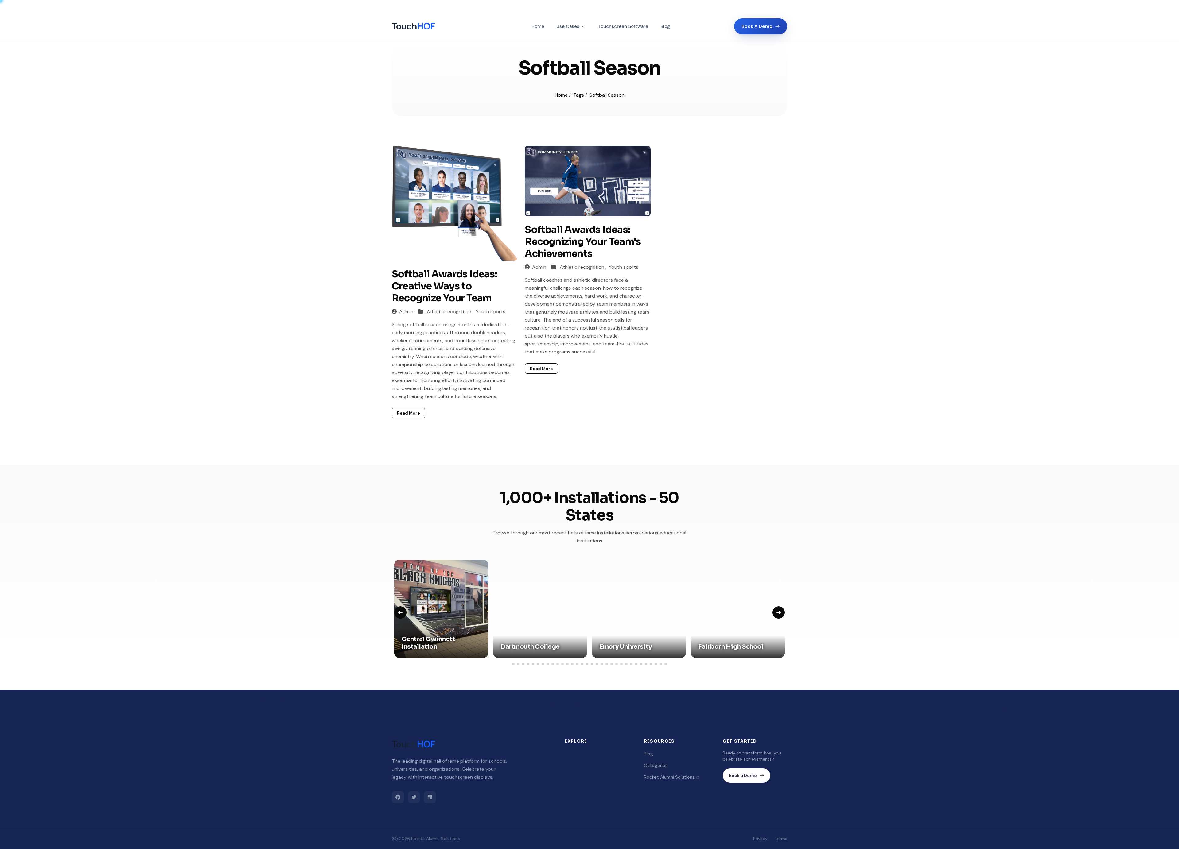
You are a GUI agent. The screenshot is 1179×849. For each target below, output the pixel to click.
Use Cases (567, 26)
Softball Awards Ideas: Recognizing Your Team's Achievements (583, 242)
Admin (406, 311)
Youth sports (490, 311)
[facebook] (398, 797)
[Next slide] (778, 612)
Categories (656, 765)
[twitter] (414, 797)
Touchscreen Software (623, 26)
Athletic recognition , (451, 311)
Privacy (760, 838)
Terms (781, 838)
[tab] (513, 664)
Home (537, 26)
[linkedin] (430, 797)
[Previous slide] (400, 612)
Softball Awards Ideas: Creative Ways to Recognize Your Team (444, 286)
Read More (408, 413)
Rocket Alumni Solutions (669, 777)
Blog (665, 26)
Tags (579, 95)
